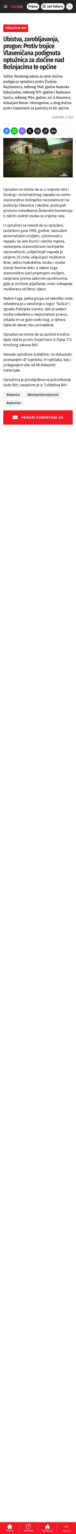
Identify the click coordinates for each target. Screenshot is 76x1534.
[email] (37, 131)
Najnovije (28, 1530)
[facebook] (6, 131)
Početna (10, 1530)
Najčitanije (47, 1530)
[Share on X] (30, 131)
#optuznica (13, 403)
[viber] (22, 131)
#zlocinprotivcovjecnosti (43, 395)
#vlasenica (13, 395)
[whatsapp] (14, 131)
